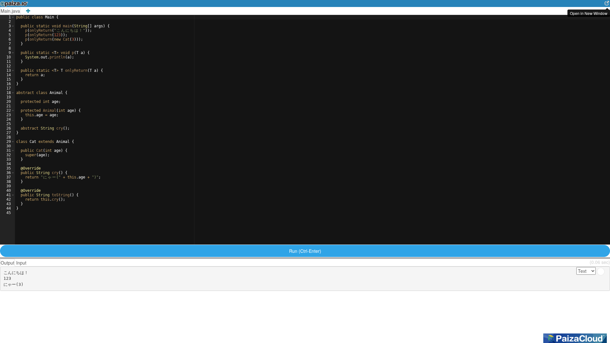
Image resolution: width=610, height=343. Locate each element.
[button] (13, 17)
